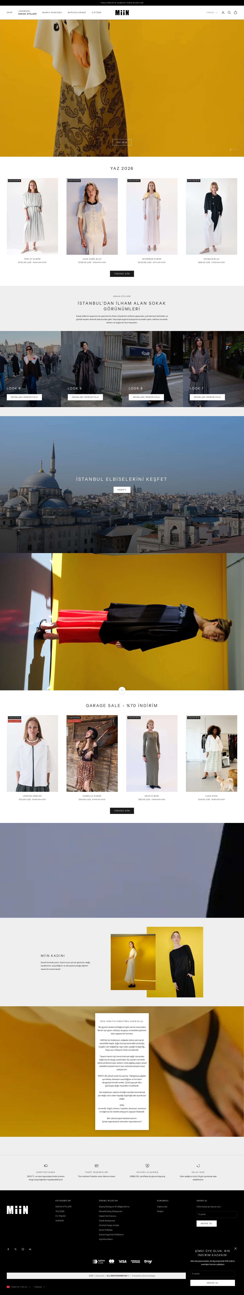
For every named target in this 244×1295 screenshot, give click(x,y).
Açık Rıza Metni (106, 1239)
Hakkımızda (162, 1206)
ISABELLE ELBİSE (92, 796)
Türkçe (210, 13)
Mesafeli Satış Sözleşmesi (110, 1211)
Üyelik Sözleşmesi (107, 1220)
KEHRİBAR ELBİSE (151, 259)
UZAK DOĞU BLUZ (92, 259)
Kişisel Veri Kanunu (107, 1215)
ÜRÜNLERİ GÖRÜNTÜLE (24, 397)
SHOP (10, 12)
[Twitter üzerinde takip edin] (15, 1249)
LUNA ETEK (211, 796)
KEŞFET (122, 489)
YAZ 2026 (59, 1211)
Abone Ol (213, 1283)
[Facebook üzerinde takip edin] (8, 1249)
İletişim (160, 1211)
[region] (122, 88)
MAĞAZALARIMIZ (77, 12)
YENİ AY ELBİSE (32, 259)
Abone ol (207, 1223)
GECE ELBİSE (152, 796)
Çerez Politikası (106, 1229)
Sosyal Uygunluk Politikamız (111, 1234)
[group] (122, 88)
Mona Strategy (148, 1275)
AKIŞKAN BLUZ (211, 259)
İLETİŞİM (96, 12)
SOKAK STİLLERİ (63, 1206)
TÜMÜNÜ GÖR (122, 810)
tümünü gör (122, 273)
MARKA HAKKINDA (52, 12)
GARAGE (59, 1220)
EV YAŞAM (60, 1215)
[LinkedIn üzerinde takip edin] (30, 1249)
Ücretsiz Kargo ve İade (109, 1225)
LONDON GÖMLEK (32, 796)
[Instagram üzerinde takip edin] (22, 1249)
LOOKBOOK (27, 12)
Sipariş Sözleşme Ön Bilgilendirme (114, 1206)
